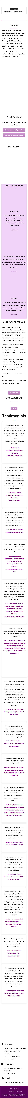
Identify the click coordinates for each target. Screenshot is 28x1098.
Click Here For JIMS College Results (14, 135)
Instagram (19, 1091)
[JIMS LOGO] (10, 3)
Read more (14, 230)
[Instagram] (15, 1091)
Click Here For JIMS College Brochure (14, 130)
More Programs (14, 392)
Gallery (14, 408)
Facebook (11, 1091)
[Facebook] (7, 1091)
